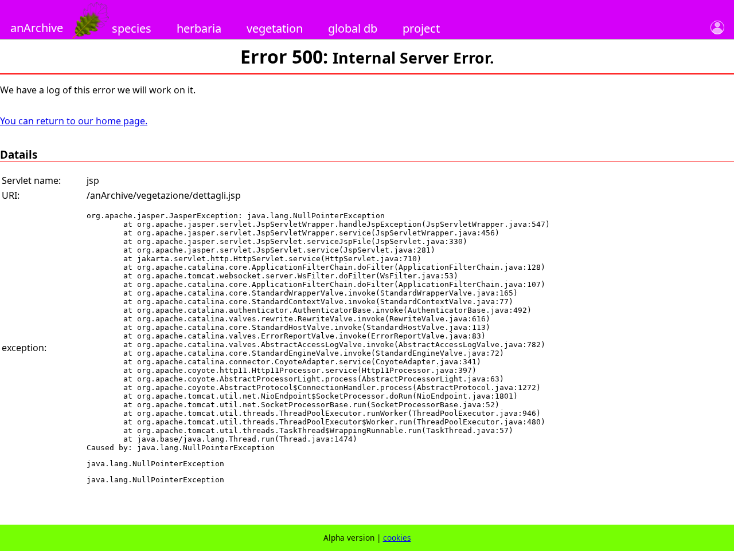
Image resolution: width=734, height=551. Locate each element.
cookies (397, 537)
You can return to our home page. (73, 121)
